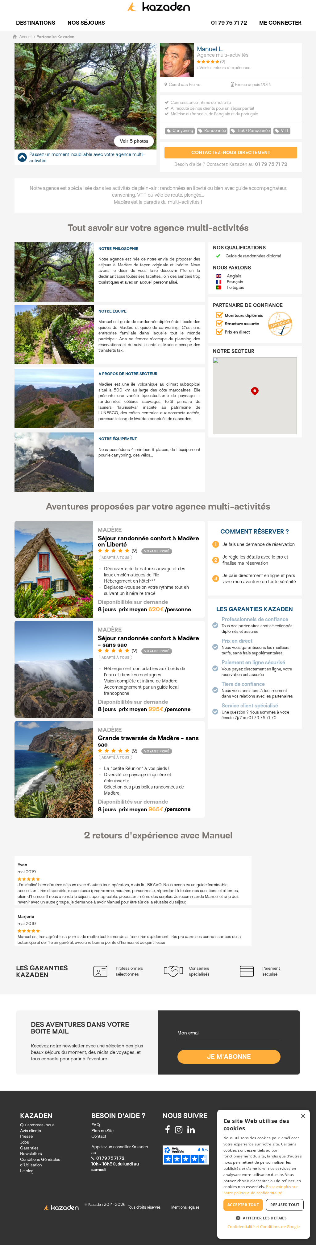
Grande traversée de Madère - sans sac (148, 741)
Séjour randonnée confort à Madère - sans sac (148, 641)
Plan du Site (102, 1130)
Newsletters (31, 1153)
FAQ (95, 1125)
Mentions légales (185, 1207)
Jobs (24, 1142)
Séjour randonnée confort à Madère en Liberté (148, 541)
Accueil (25, 37)
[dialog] (263, 1174)
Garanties (29, 1148)
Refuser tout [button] (284, 1204)
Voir (134, 141)
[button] (22, 96)
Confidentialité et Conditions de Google (263, 1226)
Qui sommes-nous (37, 1125)
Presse (26, 1136)
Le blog (27, 1171)
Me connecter (280, 23)
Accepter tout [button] (243, 1204)
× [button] (303, 1116)
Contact (98, 1136)
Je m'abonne (229, 1056)
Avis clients (30, 1130)
